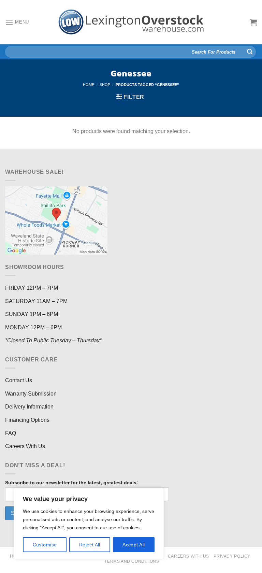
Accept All (133, 544)
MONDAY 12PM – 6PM (33, 327)
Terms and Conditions (131, 561)
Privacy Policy (232, 556)
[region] (89, 523)
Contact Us (18, 380)
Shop (105, 85)
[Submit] (250, 52)
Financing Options (27, 420)
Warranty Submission (31, 394)
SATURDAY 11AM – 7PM (36, 301)
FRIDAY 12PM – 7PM (31, 288)
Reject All (89, 544)
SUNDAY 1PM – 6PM (31, 314)
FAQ (10, 433)
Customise (45, 544)
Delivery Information (29, 407)
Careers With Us (25, 446)
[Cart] (253, 22)
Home (88, 85)
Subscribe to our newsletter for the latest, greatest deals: (71, 482)
